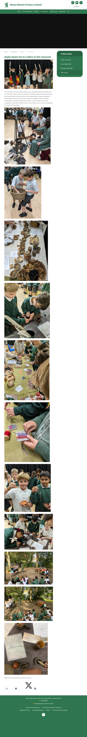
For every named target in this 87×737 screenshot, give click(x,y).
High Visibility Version (25, 710)
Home (5, 52)
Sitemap (48, 710)
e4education (58, 707)
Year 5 (22, 52)
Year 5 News (30, 52)
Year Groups (14, 52)
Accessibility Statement (38, 710)
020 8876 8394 (44, 700)
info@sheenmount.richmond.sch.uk (44, 703)
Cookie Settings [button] (63, 710)
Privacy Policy (56, 710)
